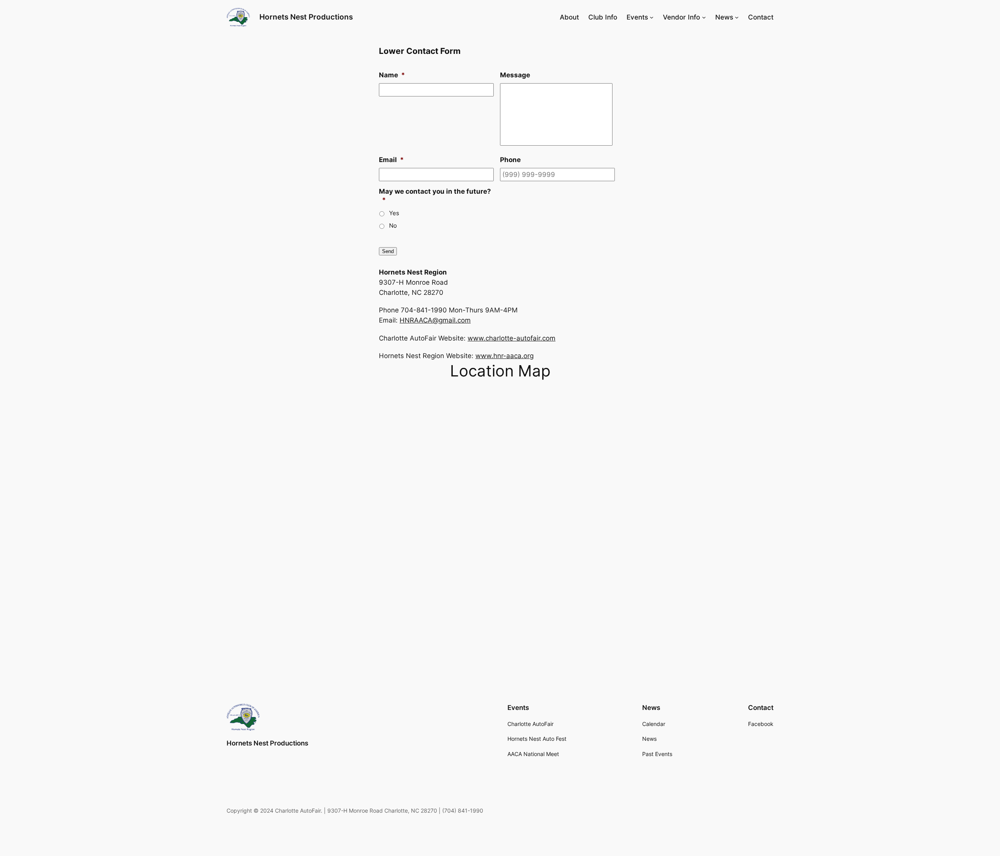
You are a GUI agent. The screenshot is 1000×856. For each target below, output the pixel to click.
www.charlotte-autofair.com (511, 338)
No (393, 225)
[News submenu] (737, 17)
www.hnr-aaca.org (504, 356)
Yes (394, 213)
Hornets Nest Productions (306, 16)
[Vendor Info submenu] (704, 17)
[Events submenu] (652, 17)
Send (388, 251)
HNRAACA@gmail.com (435, 320)
